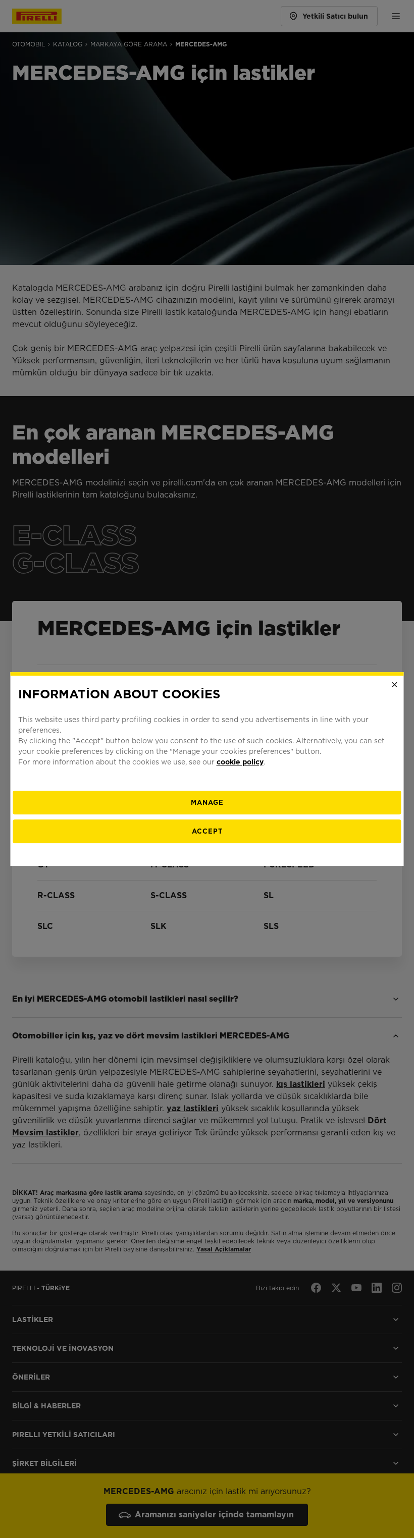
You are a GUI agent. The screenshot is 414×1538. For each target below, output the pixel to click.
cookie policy (240, 762)
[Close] (394, 684)
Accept (207, 831)
